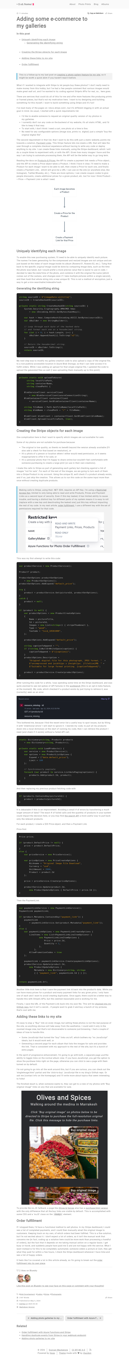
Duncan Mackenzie (58, 1350)
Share (110, 13)
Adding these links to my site (37, 58)
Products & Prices (46, 160)
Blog (96, 4)
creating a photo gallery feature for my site (78, 75)
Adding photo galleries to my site (38, 1338)
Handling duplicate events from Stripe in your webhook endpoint (54, 1335)
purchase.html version (97, 1208)
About (72, 4)
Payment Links (43, 143)
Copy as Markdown (96, 13)
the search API (72, 816)
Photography (56, 1294)
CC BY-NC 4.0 (78, 1350)
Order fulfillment (30, 64)
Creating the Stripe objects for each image (44, 52)
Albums (105, 4)
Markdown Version (27, 1307)
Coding (40, 1294)
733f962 (22, 1304)
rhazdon (87, 1353)
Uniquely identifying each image (38, 39)
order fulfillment (66, 505)
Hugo (52, 1353)
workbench (75, 686)
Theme (62, 1353)
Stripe (46, 1294)
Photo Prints (84, 4)
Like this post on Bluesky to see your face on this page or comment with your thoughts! (60, 1286)
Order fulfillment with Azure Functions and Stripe (46, 1332)
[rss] (90, 1350)
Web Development (27, 1294)
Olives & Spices (66, 1208)
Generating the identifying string (45, 43)
